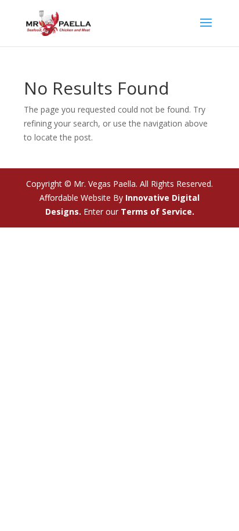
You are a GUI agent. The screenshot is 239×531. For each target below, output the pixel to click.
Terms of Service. (157, 211)
